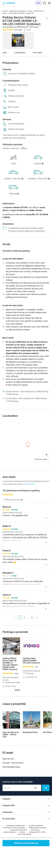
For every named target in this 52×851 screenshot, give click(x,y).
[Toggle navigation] (44, 3)
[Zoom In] (46, 455)
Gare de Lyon (8, 759)
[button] (15, 825)
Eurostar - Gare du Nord (13, 763)
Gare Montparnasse (11, 767)
